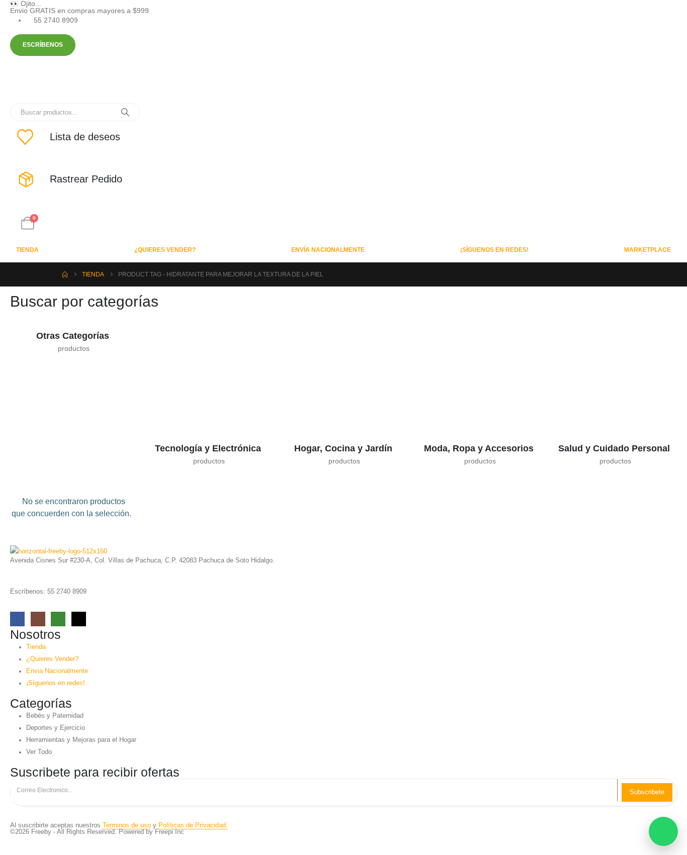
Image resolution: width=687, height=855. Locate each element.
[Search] (125, 112)
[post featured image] (58, 315)
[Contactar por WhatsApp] (663, 831)
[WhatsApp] (58, 619)
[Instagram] (38, 619)
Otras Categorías (72, 336)
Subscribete (647, 792)
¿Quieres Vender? (165, 249)
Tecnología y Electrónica (208, 448)
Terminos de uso (126, 825)
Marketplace (647, 249)
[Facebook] (17, 619)
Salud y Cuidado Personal (614, 448)
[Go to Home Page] (65, 274)
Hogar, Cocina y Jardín (343, 448)
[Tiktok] (78, 619)
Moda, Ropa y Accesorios (479, 448)
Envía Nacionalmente (328, 249)
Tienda (27, 249)
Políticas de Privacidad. (193, 825)
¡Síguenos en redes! (494, 249)
